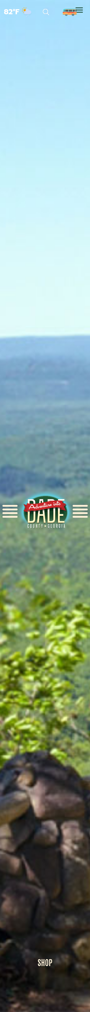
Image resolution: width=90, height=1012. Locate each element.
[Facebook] (24, 10)
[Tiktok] (35, 10)
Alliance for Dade (45, 511)
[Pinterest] (45, 10)
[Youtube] (66, 10)
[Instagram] (56, 10)
